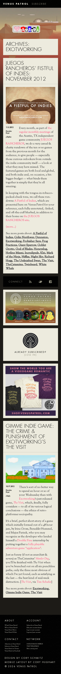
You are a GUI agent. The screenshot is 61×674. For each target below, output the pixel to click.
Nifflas (25, 257)
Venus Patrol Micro (10, 630)
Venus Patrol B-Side (11, 632)
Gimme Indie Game (17, 593)
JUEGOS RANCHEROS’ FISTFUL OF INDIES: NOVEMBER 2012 (29, 71)
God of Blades (24, 249)
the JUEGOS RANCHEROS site (23, 218)
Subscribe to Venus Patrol (34, 625)
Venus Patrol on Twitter (12, 648)
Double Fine (24, 541)
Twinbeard (30, 265)
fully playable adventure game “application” (25, 546)
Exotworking (14, 241)
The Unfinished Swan (27, 261)
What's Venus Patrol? (11, 625)
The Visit (47, 261)
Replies (8, 137)
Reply (8, 496)
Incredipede (32, 253)
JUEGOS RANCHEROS (35, 644)
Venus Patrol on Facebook (12, 651)
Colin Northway (24, 237)
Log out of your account (33, 632)
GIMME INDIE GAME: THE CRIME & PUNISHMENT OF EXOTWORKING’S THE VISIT (30, 436)
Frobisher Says (32, 241)
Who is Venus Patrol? (11, 627)
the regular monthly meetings (35, 130)
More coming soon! (32, 648)
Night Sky (37, 257)
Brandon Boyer (9, 132)
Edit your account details (34, 627)
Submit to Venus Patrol (12, 646)
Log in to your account (33, 630)
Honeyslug (40, 249)
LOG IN (30, 354)
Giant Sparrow (27, 245)
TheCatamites (14, 265)
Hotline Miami (14, 253)
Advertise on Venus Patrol (12, 644)
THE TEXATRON (33, 646)
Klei (42, 253)
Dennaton (42, 237)
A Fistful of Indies (25, 201)
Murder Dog (42, 559)
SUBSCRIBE (39, 3)
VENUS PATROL (16, 3)
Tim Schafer (44, 582)
